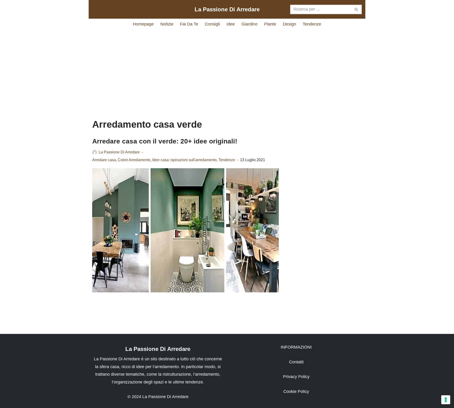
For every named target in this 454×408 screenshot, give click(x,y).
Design (289, 24)
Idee (231, 24)
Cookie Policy (296, 391)
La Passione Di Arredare (119, 152)
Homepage (143, 24)
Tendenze (312, 24)
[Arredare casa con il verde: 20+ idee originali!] (185, 230)
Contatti (296, 362)
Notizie (166, 24)
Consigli (212, 24)
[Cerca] (356, 9)
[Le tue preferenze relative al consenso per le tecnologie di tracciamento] (445, 399)
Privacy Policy (296, 376)
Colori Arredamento (134, 160)
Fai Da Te (189, 24)
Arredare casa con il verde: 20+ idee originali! (164, 141)
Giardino (249, 24)
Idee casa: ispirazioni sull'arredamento (184, 160)
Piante (270, 24)
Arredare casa (104, 160)
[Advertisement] (227, 70)
